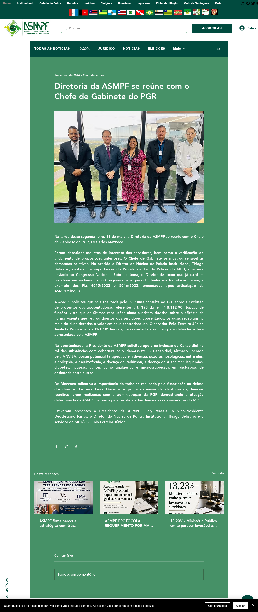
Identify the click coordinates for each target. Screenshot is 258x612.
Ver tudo (218, 473)
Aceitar (240, 606)
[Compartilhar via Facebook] (56, 446)
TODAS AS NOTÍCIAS (52, 48)
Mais (177, 48)
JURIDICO (106, 48)
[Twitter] (253, 3)
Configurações (217, 606)
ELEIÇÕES (156, 48)
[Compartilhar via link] (66, 446)
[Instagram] (242, 3)
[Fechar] (253, 605)
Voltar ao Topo (6, 591)
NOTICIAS (131, 48)
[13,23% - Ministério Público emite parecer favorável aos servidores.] (194, 497)
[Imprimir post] (76, 446)
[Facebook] (248, 3)
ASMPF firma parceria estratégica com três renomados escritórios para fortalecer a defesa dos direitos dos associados (62, 523)
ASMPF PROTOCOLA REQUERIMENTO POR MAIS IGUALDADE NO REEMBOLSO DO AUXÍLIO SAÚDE (128, 523)
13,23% (84, 48)
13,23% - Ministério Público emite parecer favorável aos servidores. (193, 523)
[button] (25, 3)
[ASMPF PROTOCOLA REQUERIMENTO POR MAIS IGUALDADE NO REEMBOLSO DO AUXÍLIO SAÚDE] (129, 497)
